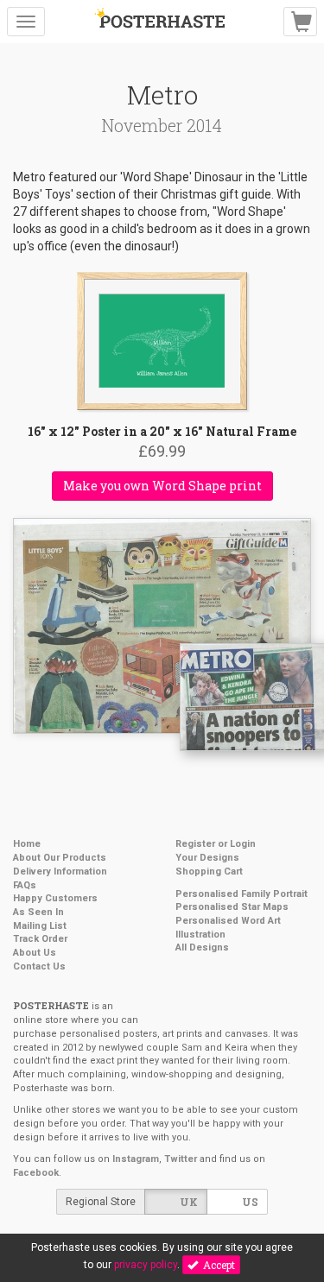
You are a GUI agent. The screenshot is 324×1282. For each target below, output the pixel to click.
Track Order (40, 938)
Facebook (36, 1172)
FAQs (24, 885)
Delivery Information (60, 871)
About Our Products (59, 857)
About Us (34, 952)
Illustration (200, 934)
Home (27, 843)
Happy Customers (55, 898)
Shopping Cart (209, 871)
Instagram (135, 1159)
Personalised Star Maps (232, 907)
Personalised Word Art (228, 920)
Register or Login (215, 843)
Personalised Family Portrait (241, 894)
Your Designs (207, 857)
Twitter (180, 1159)
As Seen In (38, 912)
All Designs (202, 947)
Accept (216, 1265)
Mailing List (40, 926)
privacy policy (145, 1265)
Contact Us (39, 966)
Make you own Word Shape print (162, 485)
